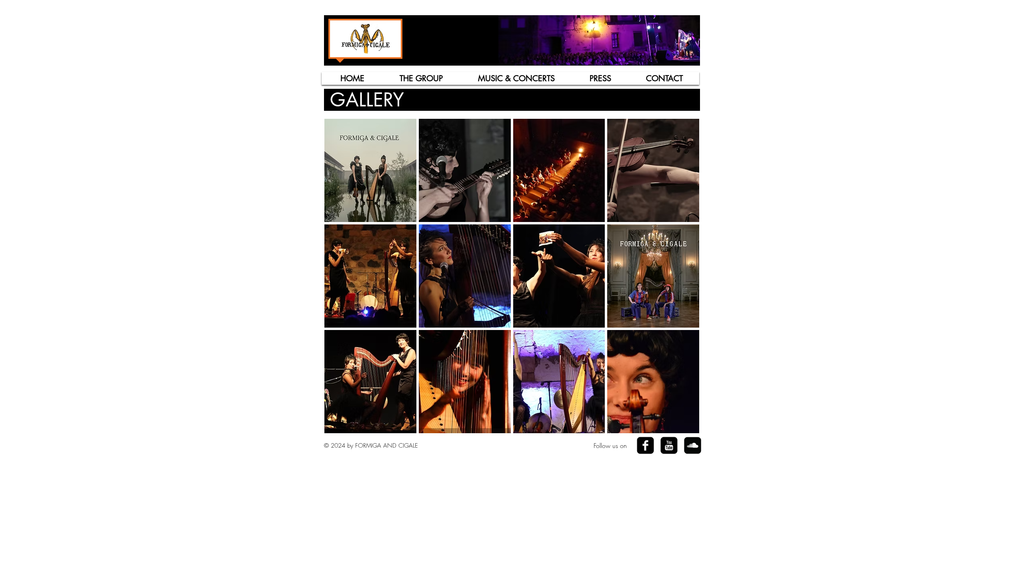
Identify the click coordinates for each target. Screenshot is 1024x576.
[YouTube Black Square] (669, 445)
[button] (421, 78)
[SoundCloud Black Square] (692, 445)
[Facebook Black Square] (645, 445)
